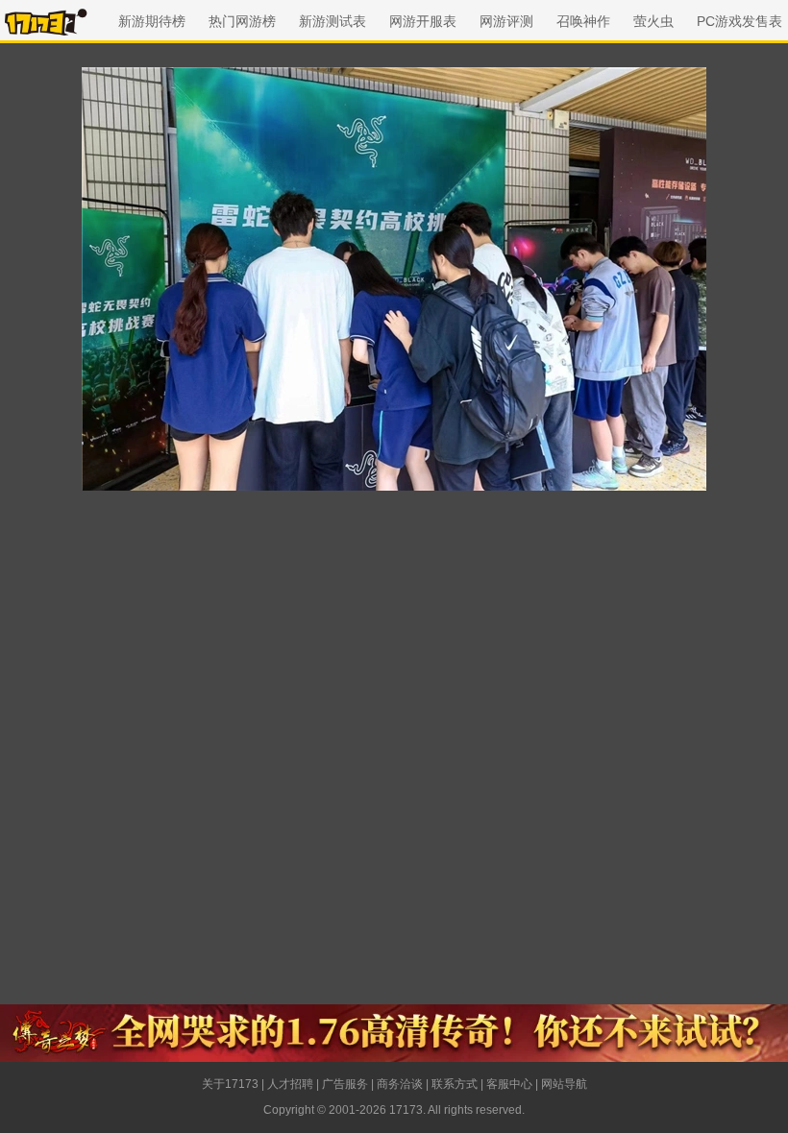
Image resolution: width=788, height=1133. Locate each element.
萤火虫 (653, 21)
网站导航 (564, 1084)
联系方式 (454, 1084)
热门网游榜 (242, 21)
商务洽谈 (400, 1084)
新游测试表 (332, 21)
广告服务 (345, 1084)
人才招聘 (290, 1084)
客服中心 (509, 1084)
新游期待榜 (151, 21)
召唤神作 (583, 21)
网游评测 (506, 21)
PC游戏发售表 (739, 21)
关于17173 (230, 1084)
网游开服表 (422, 21)
